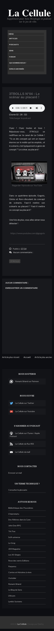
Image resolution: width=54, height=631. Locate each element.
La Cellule (29, 13)
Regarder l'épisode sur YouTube (27, 185)
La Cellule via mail (22, 452)
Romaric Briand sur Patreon (27, 381)
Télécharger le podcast (20, 118)
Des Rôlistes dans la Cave (19, 519)
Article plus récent (10, 357)
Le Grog (11, 543)
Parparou (12, 566)
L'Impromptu (13, 514)
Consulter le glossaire (17, 490)
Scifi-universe (14, 537)
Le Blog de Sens (15, 590)
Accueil (27, 357)
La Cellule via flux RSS (24, 444)
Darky (41, 624)
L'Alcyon (11, 596)
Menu (11, 34)
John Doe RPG (14, 525)
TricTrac (12, 531)
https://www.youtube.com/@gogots (28, 233)
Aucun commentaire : (23, 252)
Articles (13, 38)
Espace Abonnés (16, 69)
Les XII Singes (14, 555)
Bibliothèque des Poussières (20, 508)
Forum (12, 57)
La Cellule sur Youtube (25, 411)
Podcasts (14, 44)
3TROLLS (14, 261)
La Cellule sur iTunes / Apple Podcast (25, 434)
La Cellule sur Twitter (24, 403)
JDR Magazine (14, 549)
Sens (11, 51)
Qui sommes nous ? (17, 63)
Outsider (12, 578)
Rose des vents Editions (18, 560)
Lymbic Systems (15, 601)
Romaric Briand (14, 584)
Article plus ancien (43, 357)
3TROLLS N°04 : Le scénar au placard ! (24, 95)
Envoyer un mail (15, 473)
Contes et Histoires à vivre (19, 572)
